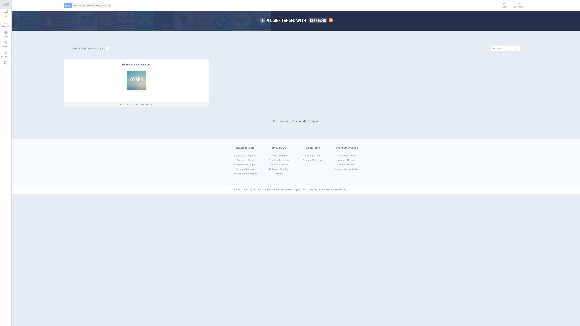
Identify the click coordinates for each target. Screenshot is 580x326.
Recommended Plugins (244, 164)
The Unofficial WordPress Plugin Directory (87, 5)
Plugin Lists (6, 56)
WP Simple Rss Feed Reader (136, 64)
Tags (6, 36)
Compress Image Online (346, 169)
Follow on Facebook (279, 160)
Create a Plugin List (313, 160)
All (6, 16)
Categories (5, 26)
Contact (279, 173)
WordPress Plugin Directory (5, 4)
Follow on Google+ (278, 169)
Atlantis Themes (346, 160)
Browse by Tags (245, 160)
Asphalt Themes (346, 164)
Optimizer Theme (347, 155)
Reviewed (5, 46)
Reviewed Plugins (245, 169)
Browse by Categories (245, 155)
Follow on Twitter (279, 164)
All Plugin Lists (312, 155)
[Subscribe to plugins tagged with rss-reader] (331, 20)
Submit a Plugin (279, 155)
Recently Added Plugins (245, 173)
